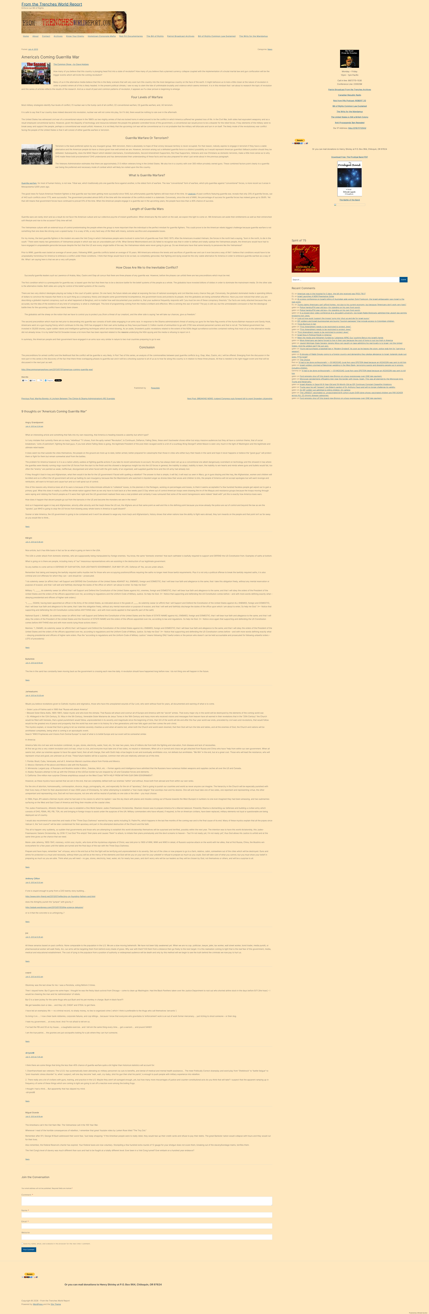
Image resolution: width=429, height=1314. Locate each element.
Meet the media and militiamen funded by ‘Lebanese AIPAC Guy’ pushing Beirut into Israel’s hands (340, 338)
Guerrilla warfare (29, 183)
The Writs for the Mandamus (253, 36)
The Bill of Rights (155, 36)
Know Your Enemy (75, 36)
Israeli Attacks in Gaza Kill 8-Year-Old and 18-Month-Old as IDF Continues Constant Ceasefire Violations (346, 384)
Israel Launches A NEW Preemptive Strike (315, 296)
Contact (46, 36)
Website (25, 1232)
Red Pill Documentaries (131, 36)
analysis (192, 194)
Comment (27, 1195)
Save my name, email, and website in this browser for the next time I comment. (57, 1244)
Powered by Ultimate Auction (418, 1313)
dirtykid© (29, 1053)
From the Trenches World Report (52, 4)
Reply (27, 526)
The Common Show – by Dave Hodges (71, 64)
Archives (58, 36)
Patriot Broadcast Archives (180, 36)
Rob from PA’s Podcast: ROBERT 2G (349, 100)
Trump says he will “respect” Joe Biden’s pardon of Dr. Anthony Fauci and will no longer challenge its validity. (347, 387)
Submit (403, 279)
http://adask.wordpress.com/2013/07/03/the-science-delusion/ (54, 907)
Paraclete (155, 388)
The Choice (305, 360)
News (270, 49)
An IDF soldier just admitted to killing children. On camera (325, 390)
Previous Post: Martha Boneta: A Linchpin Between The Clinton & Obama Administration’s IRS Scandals (68, 398)
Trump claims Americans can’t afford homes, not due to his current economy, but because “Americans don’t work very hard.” (351, 305)
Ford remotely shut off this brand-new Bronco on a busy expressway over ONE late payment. (341, 376)
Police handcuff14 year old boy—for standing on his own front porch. (330, 307)
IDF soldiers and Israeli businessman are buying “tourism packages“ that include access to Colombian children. (345, 321)
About (36, 36)
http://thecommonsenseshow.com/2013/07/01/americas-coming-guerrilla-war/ (57, 369)
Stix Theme (56, 1304)
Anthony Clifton (32, 878)
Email (24, 1221)
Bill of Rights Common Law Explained (217, 36)
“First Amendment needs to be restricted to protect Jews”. (325, 327)
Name (24, 1210)
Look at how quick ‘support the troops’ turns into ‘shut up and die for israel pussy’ (333, 318)
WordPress (38, 1304)
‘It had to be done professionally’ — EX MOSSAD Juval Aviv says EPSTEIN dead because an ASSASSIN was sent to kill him (352, 362)
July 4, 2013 (33, 49)
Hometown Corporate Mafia (102, 36)
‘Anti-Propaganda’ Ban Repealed (349, 122)
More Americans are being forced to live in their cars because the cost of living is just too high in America (346, 340)
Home (26, 36)
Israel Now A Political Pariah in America (314, 335)
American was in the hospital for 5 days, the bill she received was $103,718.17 (331, 294)
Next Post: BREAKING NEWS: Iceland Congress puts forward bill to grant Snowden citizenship (229, 398)
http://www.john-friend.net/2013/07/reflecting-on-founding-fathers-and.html (60, 896)
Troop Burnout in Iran (306, 324)
